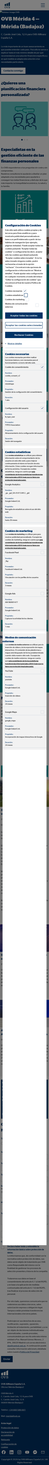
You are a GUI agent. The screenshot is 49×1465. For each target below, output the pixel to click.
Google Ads (10, 593)
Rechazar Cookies (24, 335)
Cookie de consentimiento (16, 367)
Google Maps (11, 712)
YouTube (9, 671)
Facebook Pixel (12, 552)
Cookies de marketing (15, 299)
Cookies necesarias (13, 291)
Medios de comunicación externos (16, 305)
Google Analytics (12, 484)
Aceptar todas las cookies (23, 315)
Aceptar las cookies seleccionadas (24, 325)
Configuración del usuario (16, 408)
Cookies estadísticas (14, 295)
